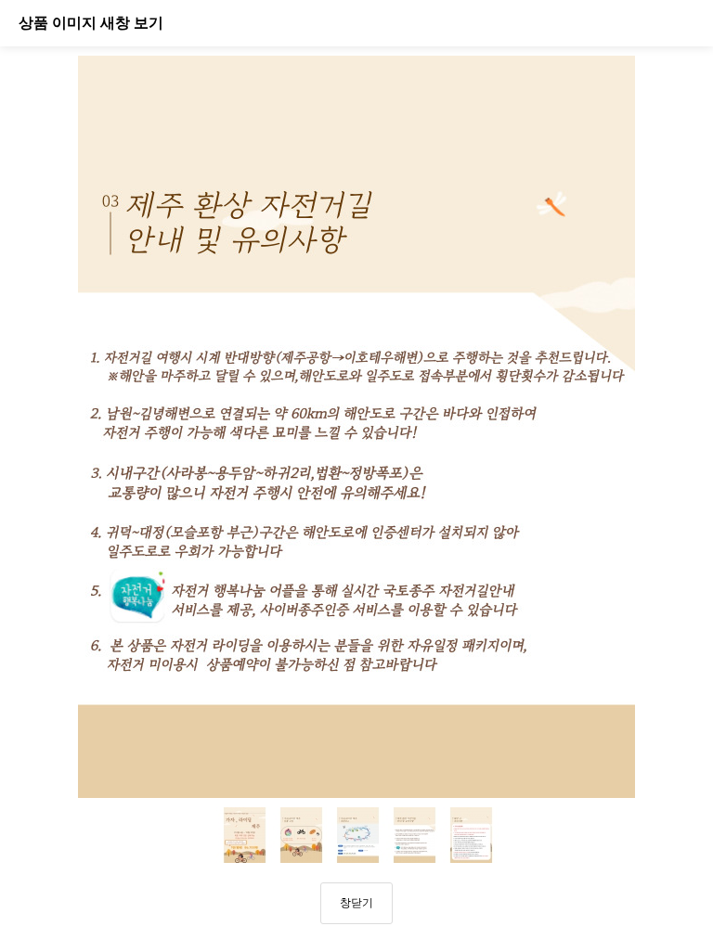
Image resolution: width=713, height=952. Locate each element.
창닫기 (356, 902)
